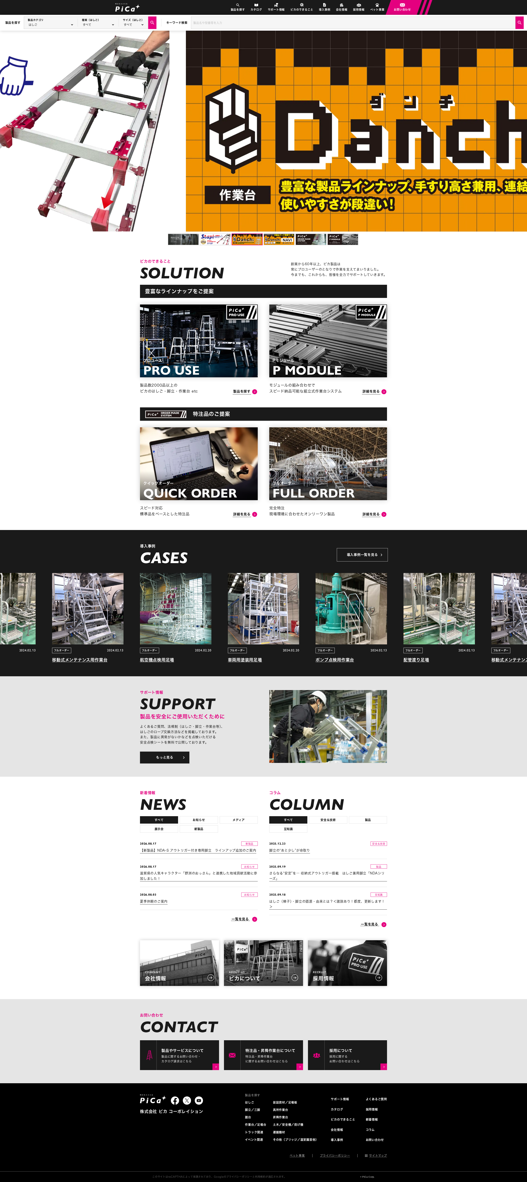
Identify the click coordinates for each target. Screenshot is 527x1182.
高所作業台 (280, 1109)
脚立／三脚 (252, 1109)
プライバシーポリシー (335, 1155)
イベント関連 (254, 1139)
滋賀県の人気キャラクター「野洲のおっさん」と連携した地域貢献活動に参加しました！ (198, 876)
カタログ (256, 9)
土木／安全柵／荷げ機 (288, 1124)
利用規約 (260, 1176)
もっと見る (164, 757)
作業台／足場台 (255, 1124)
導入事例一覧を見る (362, 554)
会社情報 (341, 9)
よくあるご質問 (376, 1099)
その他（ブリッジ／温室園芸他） (296, 1139)
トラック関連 (254, 1132)
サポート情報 (276, 9)
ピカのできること (301, 9)
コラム (370, 1129)
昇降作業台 (280, 1117)
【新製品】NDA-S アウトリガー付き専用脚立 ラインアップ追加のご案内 (198, 850)
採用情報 (358, 9)
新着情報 (372, 1119)
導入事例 (324, 9)
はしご (249, 1102)
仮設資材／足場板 (285, 1102)
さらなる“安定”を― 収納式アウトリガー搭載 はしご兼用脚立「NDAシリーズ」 (327, 876)
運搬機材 (279, 1132)
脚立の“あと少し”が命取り (289, 850)
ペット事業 (377, 9)
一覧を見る (240, 919)
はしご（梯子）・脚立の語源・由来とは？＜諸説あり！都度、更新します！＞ (327, 904)
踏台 (248, 1117)
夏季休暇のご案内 (154, 901)
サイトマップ (378, 1155)
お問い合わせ (402, 9)
